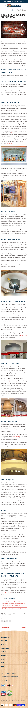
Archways (6, 613)
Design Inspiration (13, 10)
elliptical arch (23, 335)
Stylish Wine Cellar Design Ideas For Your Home (12, 609)
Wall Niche (10, 614)
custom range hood (12, 382)
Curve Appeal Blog (6, 10)
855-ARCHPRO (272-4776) (11, 673)
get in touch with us (6, 592)
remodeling (23, 613)
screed (4, 115)
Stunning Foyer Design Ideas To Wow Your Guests (13, 605)
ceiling (16, 246)
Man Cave (19, 613)
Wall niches (13, 133)
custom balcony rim (16, 436)
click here (22, 1)
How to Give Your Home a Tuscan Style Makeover (13, 602)
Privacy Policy (19, 700)
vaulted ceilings (4, 614)
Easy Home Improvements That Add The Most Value (13, 603)
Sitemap (7, 701)
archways (10, 316)
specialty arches (10, 143)
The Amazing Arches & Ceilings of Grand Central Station (14, 607)
